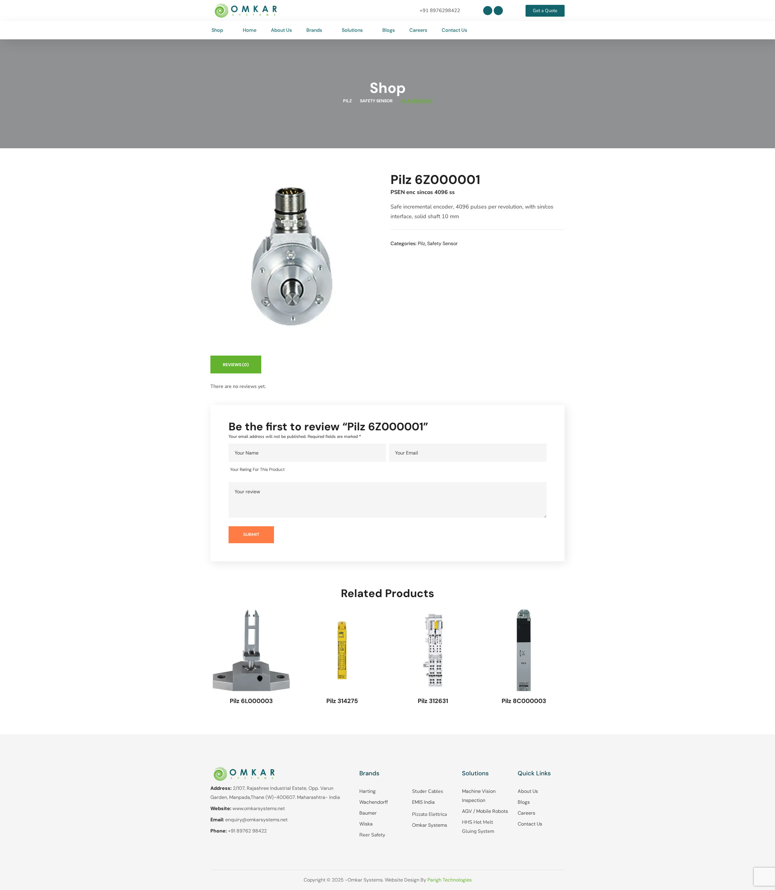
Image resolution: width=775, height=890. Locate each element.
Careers (526, 813)
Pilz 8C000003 (524, 701)
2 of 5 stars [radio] (302, 469)
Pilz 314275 (342, 701)
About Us (528, 791)
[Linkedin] (487, 10)
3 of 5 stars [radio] (311, 469)
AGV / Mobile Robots (485, 811)
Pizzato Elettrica (429, 814)
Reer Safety (372, 835)
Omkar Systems (429, 825)
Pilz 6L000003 (251, 701)
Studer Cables (427, 791)
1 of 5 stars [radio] (293, 469)
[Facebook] (498, 10)
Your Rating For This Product (257, 469)
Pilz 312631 (433, 701)
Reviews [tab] (236, 364)
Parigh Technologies (449, 880)
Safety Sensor (376, 100)
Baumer (368, 813)
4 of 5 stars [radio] (319, 469)
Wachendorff (373, 802)
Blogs (524, 802)
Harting (367, 791)
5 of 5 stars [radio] (328, 469)
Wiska (366, 824)
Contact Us (530, 824)
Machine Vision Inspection (479, 795)
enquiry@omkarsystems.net (256, 819)
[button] (559, 30)
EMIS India (423, 802)
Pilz (347, 100)
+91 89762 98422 (247, 831)
